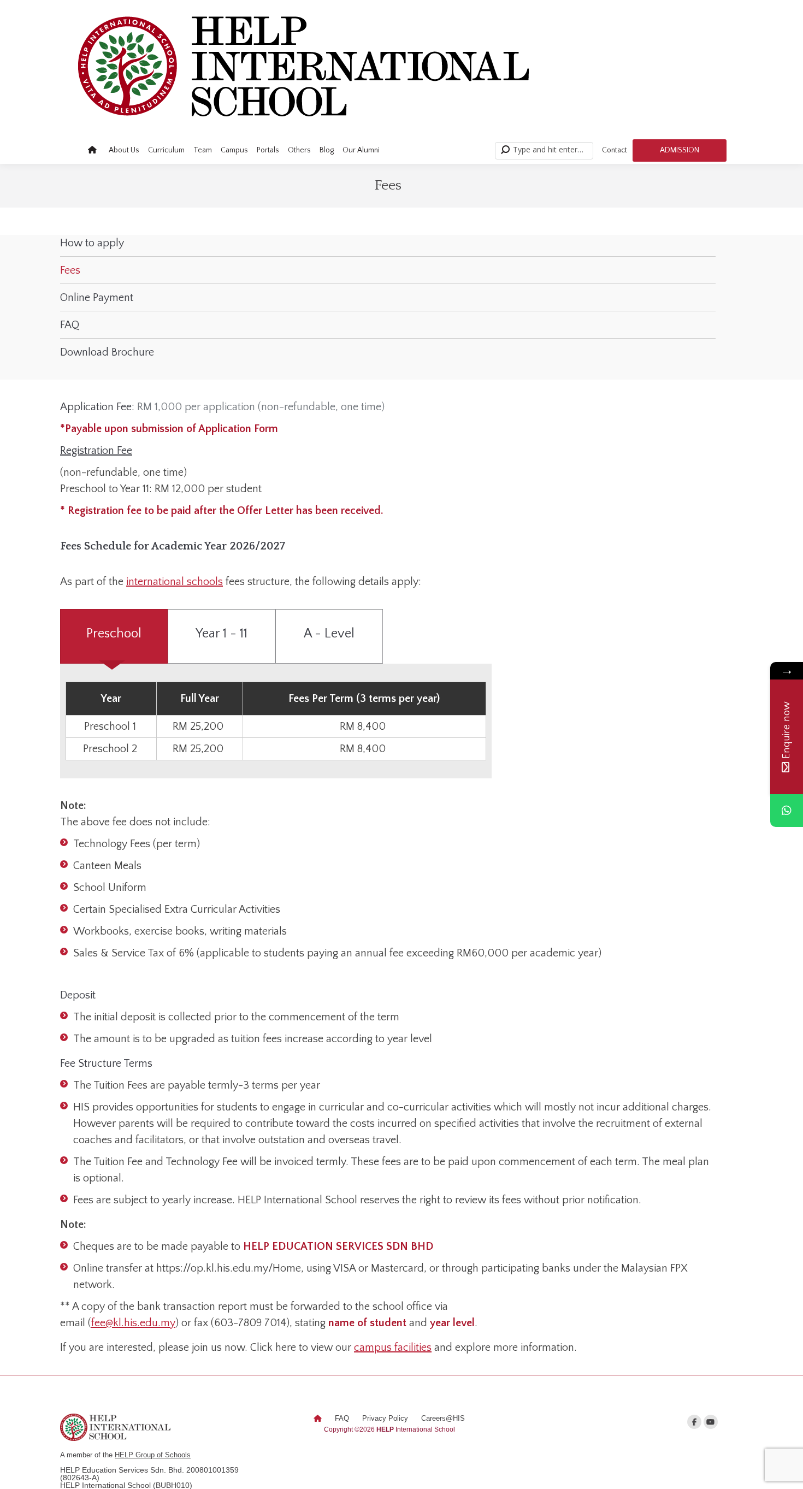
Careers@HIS (443, 1418)
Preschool (113, 634)
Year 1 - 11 (221, 634)
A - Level (329, 634)
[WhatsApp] (786, 810)
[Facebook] (694, 1422)
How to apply (92, 243)
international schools (174, 582)
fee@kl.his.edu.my (133, 1323)
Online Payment (96, 298)
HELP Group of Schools (153, 1455)
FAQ (69, 325)
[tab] (114, 636)
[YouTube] (711, 1422)
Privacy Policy (385, 1418)
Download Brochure (107, 352)
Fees (70, 270)
